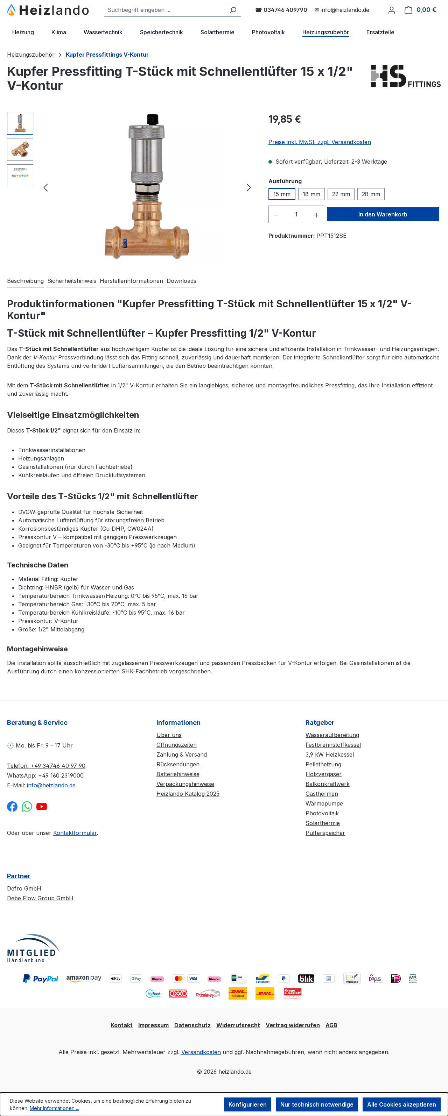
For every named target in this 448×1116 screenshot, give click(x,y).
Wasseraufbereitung (332, 734)
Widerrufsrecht (238, 1025)
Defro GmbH (24, 888)
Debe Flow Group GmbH (40, 898)
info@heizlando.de (51, 785)
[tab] (25, 281)
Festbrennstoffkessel (333, 744)
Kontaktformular (75, 832)
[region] (130, 187)
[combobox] (164, 10)
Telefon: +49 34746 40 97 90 (46, 765)
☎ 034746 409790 (281, 9)
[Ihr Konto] (391, 10)
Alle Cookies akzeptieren (401, 1104)
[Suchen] (233, 10)
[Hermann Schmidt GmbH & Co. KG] (406, 81)
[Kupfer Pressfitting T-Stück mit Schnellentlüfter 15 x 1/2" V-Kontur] (147, 187)
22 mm (341, 194)
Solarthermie (323, 823)
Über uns (169, 734)
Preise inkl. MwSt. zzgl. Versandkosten (319, 141)
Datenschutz (192, 1025)
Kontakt (122, 1025)
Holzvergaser (324, 774)
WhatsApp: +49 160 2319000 (45, 775)
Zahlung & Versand (181, 754)
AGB (331, 1025)
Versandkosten (201, 1052)
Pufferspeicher (325, 832)
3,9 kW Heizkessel (330, 754)
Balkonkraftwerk (328, 783)
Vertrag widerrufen (293, 1025)
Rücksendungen (178, 764)
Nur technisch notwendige (317, 1104)
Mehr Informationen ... (54, 1108)
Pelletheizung (323, 764)
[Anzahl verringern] (275, 214)
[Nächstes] (249, 187)
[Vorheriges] (45, 187)
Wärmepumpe (324, 803)
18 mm (311, 194)
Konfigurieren (248, 1104)
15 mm (281, 194)
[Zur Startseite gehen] (48, 10)
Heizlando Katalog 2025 (187, 793)
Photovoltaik (322, 813)
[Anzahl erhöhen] (316, 214)
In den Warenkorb (382, 214)
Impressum (153, 1025)
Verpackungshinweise (185, 783)
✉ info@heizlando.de (341, 9)
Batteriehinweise (178, 774)
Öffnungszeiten (176, 744)
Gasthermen (322, 793)
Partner (18, 876)
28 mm (371, 194)
